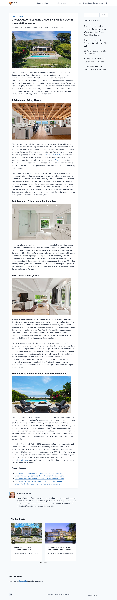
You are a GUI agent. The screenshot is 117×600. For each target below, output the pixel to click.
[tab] (40, 562)
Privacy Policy (65, 594)
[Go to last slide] (13, 542)
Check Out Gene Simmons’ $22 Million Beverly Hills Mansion (38, 473)
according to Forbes (20, 460)
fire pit (57, 160)
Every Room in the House (93, 3)
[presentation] (26, 533)
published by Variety (53, 155)
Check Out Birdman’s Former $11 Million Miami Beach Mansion (39, 479)
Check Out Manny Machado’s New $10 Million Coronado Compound (41, 476)
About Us (50, 594)
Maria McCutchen (20, 553)
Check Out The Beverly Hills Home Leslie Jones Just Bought (38, 481)
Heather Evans (18, 28)
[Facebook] (10, 594)
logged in (23, 581)
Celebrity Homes (18, 16)
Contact (57, 594)
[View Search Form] (106, 3)
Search (104, 15)
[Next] (74, 542)
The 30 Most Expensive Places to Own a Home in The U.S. (95, 43)
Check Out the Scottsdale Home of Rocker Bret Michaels (37, 484)
